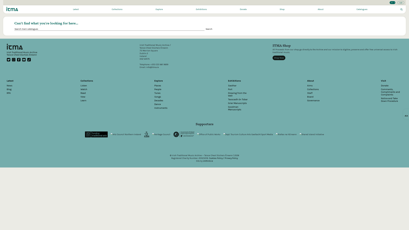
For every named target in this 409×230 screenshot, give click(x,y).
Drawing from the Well (237, 94)
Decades (158, 100)
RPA (9, 93)
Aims (310, 85)
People (157, 89)
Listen (84, 85)
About (320, 9)
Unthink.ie (208, 161)
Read (83, 93)
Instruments (160, 108)
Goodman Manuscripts (234, 108)
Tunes (157, 93)
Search (209, 29)
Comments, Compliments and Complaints (390, 92)
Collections (117, 9)
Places (157, 85)
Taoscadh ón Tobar (238, 99)
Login (401, 2)
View (83, 96)
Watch (84, 89)
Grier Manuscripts (237, 103)
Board (310, 96)
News (9, 85)
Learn (83, 100)
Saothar (232, 85)
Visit (383, 80)
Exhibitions (201, 9)
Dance (157, 104)
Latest (76, 9)
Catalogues (361, 9)
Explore (159, 9)
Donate (243, 9)
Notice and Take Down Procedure (389, 99)
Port (230, 89)
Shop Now (279, 58)
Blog (9, 89)
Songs (157, 96)
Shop (282, 9)
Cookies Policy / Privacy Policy (223, 158)
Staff (310, 93)
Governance (313, 100)
